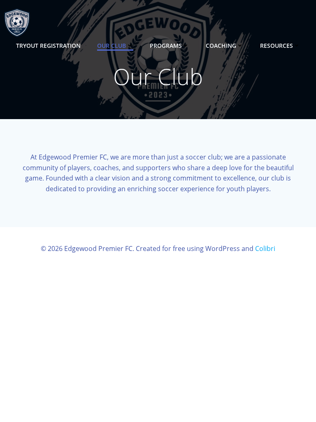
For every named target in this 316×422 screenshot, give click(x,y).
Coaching (221, 45)
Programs (166, 45)
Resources (276, 45)
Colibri (265, 248)
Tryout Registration (48, 45)
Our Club (111, 45)
